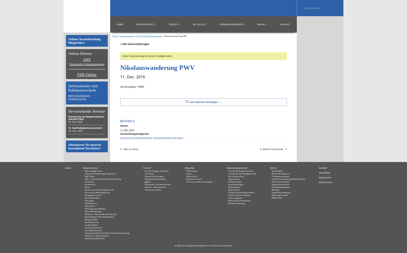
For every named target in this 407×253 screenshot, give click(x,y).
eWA (86, 61)
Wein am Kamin (130, 149)
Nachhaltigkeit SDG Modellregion (99, 217)
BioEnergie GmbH (280, 195)
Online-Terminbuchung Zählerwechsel (288, 179)
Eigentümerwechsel (280, 184)
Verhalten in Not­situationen (97, 235)
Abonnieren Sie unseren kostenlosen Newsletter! (84, 146)
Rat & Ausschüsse (236, 176)
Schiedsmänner (92, 222)
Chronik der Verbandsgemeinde (242, 173)
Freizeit (173, 24)
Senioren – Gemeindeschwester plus (101, 214)
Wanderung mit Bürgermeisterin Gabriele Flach (86, 118)
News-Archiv (191, 176)
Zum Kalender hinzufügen (204, 102)
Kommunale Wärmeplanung (97, 192)
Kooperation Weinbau (281, 192)
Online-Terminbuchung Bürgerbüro (84, 40)
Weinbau (275, 190)
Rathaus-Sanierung (236, 203)
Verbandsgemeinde (231, 24)
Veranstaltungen (127, 36)
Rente (87, 187)
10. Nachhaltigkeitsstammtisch (85, 127)
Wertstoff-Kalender (93, 211)
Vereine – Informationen (155, 187)
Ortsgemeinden (235, 181)
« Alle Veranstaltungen (134, 44)
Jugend (148, 181)
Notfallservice (91, 203)
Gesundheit (90, 206)
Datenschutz (325, 182)
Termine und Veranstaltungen (149, 36)
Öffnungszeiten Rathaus (95, 208)
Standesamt (90, 184)
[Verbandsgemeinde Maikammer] (87, 16)
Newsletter (325, 172)
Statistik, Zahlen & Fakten (239, 195)
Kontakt (285, 24)
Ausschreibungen (236, 184)
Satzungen (89, 200)
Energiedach (277, 171)
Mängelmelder (91, 219)
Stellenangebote (235, 198)
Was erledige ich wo (93, 171)
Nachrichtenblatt (92, 198)
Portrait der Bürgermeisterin (240, 171)
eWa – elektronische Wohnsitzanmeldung (103, 179)
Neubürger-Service (93, 195)
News (188, 173)
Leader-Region (91, 225)
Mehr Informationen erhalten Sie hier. (79, 97)
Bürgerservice (145, 24)
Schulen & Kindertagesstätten (241, 192)
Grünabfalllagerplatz (281, 187)
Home (120, 24)
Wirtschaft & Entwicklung (239, 200)
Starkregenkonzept (93, 230)
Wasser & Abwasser (281, 173)
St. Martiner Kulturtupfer (272, 149)
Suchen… (301, 8)
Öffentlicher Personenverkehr (158, 184)
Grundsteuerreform (93, 227)
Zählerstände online (280, 181)
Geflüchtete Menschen (95, 238)
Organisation (234, 179)
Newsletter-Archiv (194, 179)
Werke (261, 24)
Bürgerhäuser (234, 187)
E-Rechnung (191, 171)
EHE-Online (87, 75)
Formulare (89, 181)
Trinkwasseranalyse (280, 176)
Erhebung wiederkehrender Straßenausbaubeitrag (107, 233)
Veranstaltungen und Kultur (168, 137)
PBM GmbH (277, 198)
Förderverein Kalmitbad (155, 179)
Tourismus (149, 173)
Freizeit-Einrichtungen (154, 176)
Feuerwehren (234, 190)
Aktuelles (199, 24)
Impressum (325, 177)
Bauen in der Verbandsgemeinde (99, 190)
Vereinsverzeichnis (153, 190)
